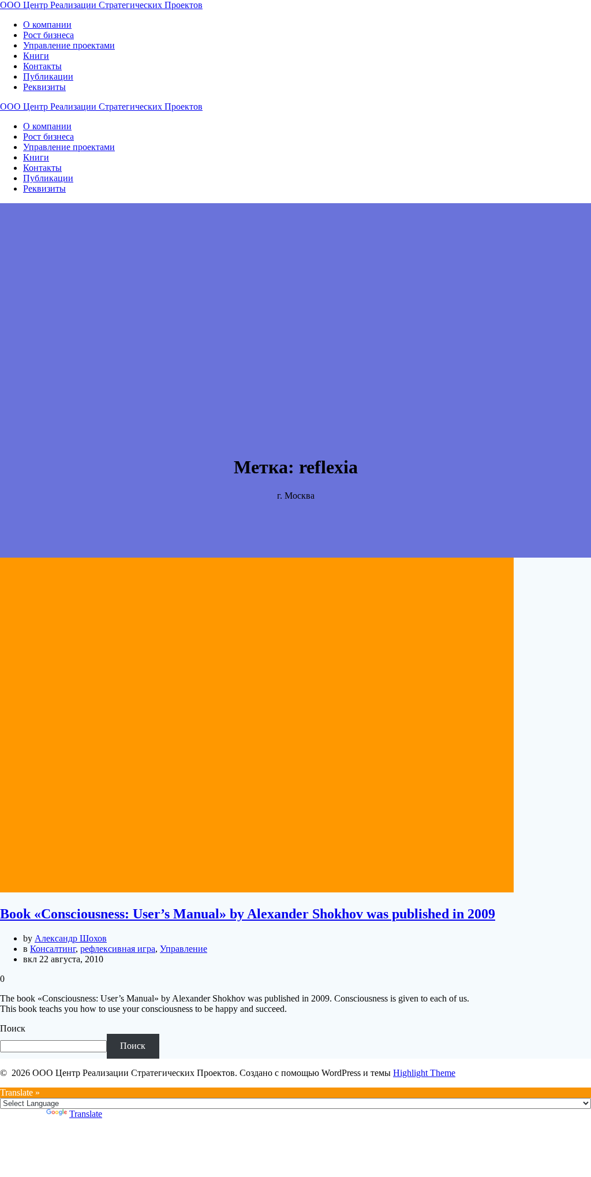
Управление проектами (69, 45)
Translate (85, 1114)
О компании (47, 24)
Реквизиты (44, 87)
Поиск (12, 1028)
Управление (183, 949)
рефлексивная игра (117, 949)
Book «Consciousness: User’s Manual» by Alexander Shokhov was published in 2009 (247, 913)
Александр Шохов (71, 938)
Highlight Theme (424, 1073)
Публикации (48, 76)
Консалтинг (53, 949)
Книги (36, 56)
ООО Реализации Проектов (101, 5)
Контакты (42, 66)
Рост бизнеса (48, 35)
